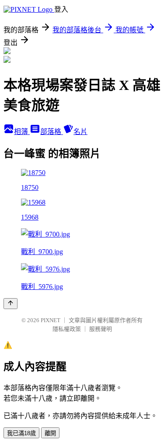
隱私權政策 (66, 329)
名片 (80, 131)
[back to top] (10, 303)
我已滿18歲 (21, 433)
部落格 (51, 131)
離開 (50, 433)
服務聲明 (100, 329)
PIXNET (50, 320)
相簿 (22, 131)
